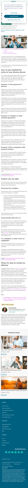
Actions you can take (8, 52)
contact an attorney (19, 268)
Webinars (4, 445)
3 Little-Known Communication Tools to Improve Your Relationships (13, 259)
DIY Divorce (4, 412)
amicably (6, 232)
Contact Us (4, 440)
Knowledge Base (5, 426)
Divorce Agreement (16, 30)
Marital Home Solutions (6, 429)
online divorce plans (21, 289)
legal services (12, 289)
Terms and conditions (6, 464)
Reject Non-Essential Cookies (14, 19)
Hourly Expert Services (6, 417)
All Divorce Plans (5, 406)
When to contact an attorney (10, 53)
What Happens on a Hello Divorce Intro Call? (15, 297)
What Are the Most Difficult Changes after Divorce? (14, 390)
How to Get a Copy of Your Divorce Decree (11, 350)
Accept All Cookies (14, 16)
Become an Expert (5, 442)
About (3, 438)
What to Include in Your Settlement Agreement (12, 174)
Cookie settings (14, 12)
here (10, 66)
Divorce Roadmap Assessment (8, 415)
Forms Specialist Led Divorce (7, 410)
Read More (4, 354)
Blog (3, 431)
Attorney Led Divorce (6, 408)
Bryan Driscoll (12, 308)
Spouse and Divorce (6, 30)
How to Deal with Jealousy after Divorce (11, 370)
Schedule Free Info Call (6, 424)
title (20, 162)
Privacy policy (17, 464)
